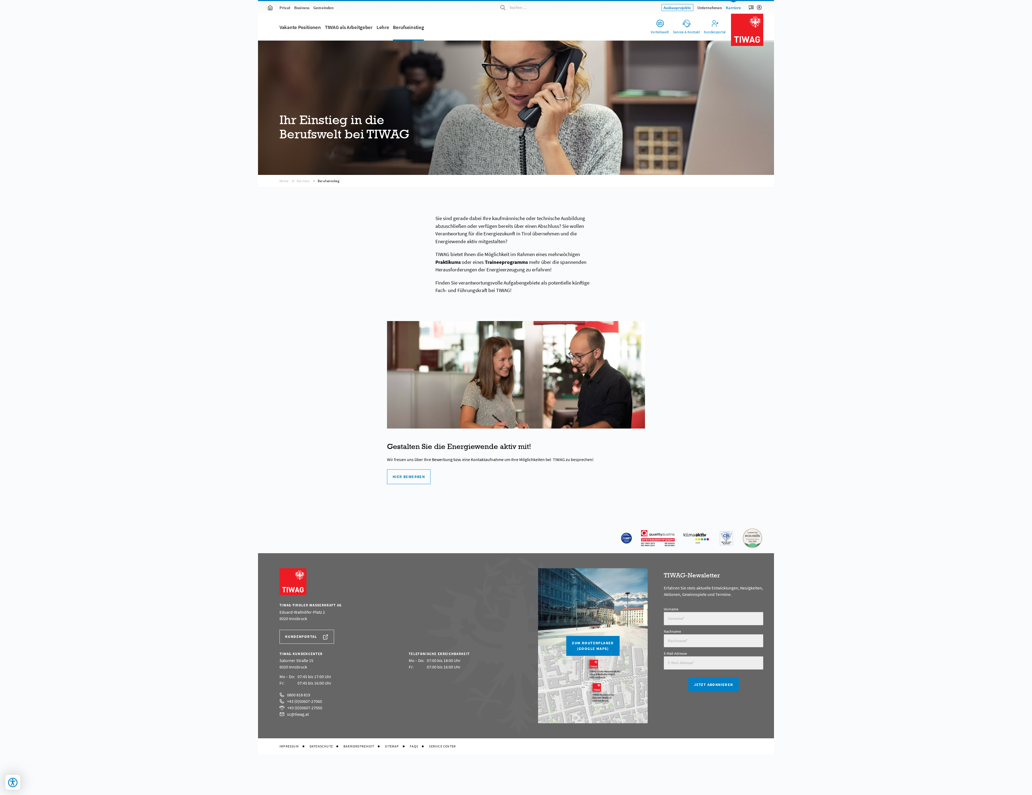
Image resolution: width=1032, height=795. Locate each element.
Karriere (733, 7)
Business (301, 7)
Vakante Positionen (300, 27)
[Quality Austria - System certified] (658, 538)
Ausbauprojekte (677, 7)
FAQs (414, 746)
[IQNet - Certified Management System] (626, 538)
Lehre (383, 27)
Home (284, 181)
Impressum (289, 746)
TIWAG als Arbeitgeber (348, 27)
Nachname (672, 631)
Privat (285, 7)
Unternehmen (709, 7)
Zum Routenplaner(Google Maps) (593, 646)
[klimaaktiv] (696, 538)
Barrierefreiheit (358, 746)
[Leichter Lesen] (751, 7)
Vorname (671, 609)
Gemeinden (323, 7)
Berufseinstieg (408, 27)
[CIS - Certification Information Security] (726, 538)
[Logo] (747, 30)
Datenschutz (321, 746)
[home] (270, 7)
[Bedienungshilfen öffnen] (12, 782)
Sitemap (392, 746)
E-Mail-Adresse (675, 653)
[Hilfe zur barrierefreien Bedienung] (759, 7)
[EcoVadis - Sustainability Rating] (752, 538)
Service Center (442, 746)
